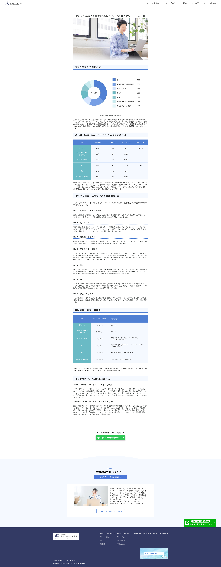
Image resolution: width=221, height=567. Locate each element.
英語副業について (121, 544)
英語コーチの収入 (121, 540)
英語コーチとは (121, 537)
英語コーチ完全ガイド (171, 3)
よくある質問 (195, 3)
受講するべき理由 (105, 537)
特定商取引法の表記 (57, 560)
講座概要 (102, 544)
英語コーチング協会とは (209, 3)
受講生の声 (186, 3)
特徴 (101, 540)
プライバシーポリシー (71, 560)
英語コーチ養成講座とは (152, 3)
